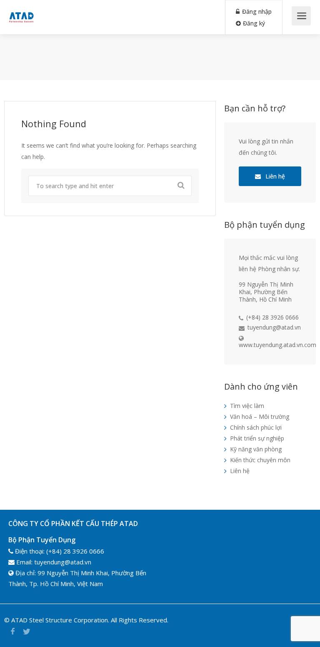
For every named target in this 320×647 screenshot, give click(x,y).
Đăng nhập (256, 11)
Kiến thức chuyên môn (260, 460)
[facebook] (13, 631)
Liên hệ (274, 176)
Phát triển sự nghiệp (257, 438)
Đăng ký (253, 23)
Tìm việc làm (247, 406)
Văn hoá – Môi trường (259, 416)
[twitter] (26, 631)
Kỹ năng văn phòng (256, 449)
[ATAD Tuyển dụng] (21, 10)
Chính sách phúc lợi (256, 427)
